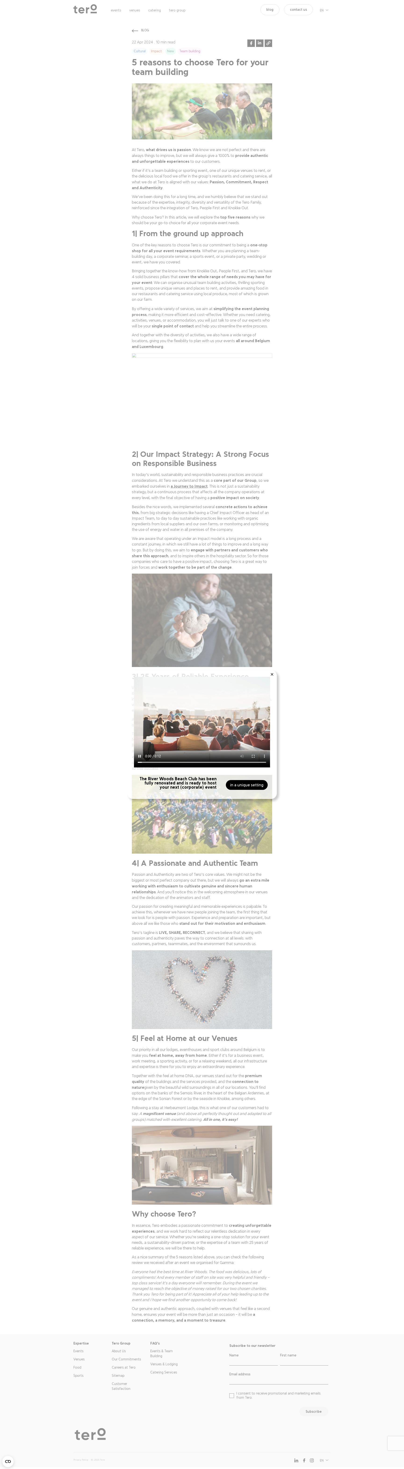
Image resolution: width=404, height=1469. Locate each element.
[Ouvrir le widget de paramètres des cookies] (8, 1461)
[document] (202, 734)
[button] (272, 674)
